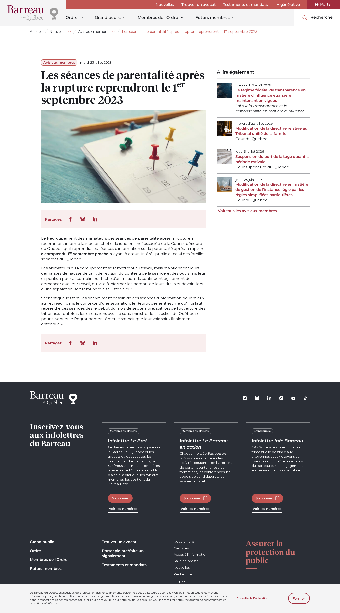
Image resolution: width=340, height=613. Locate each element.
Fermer (299, 598)
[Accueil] (32, 13)
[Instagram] (281, 398)
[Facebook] (245, 398)
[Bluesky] (257, 398)
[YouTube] (293, 398)
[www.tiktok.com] (305, 398)
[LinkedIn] (269, 398)
